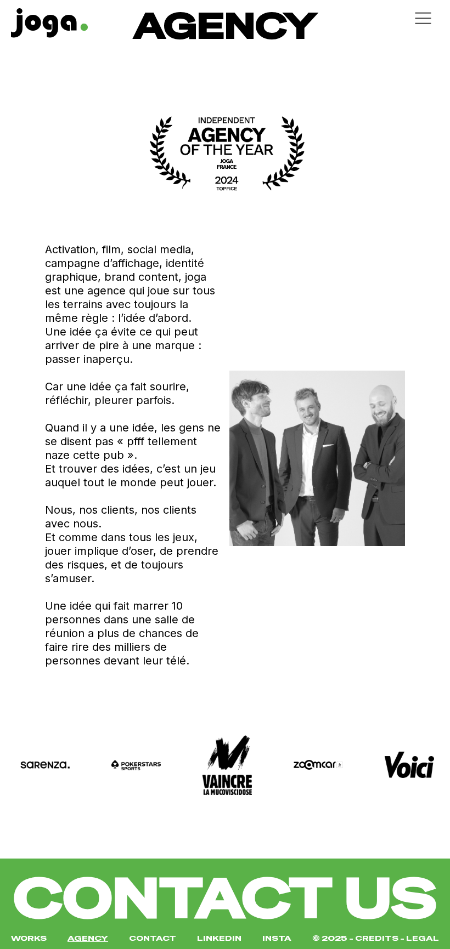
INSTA (276, 938)
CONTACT (152, 938)
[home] (113, 20)
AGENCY (88, 938)
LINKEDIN (219, 938)
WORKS (29, 938)
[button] (327, 18)
